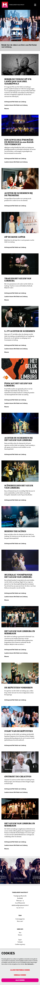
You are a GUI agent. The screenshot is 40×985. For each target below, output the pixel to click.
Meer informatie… (29, 964)
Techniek (20, 942)
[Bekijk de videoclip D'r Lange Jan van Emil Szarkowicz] (20, 64)
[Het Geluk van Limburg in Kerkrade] (20, 616)
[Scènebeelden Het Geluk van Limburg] (20, 471)
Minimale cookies (20, 975)
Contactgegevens (20, 919)
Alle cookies (20, 980)
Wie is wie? (20, 921)
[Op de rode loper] (20, 222)
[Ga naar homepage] (17, 5)
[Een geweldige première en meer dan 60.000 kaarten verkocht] (20, 125)
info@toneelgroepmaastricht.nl (20, 905)
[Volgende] (36, 871)
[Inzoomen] (12, 883)
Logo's (20, 939)
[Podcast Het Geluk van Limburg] (20, 368)
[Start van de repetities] (20, 716)
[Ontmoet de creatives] (20, 762)
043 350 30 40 (20, 907)
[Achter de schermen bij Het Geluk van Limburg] (20, 423)
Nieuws (20, 935)
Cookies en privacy (20, 944)
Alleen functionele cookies (20, 970)
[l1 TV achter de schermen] (20, 316)
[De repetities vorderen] (20, 673)
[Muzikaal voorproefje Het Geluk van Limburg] (20, 560)
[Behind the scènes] (20, 516)
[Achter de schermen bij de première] (20, 178)
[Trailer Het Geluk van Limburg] (20, 264)
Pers (20, 932)
